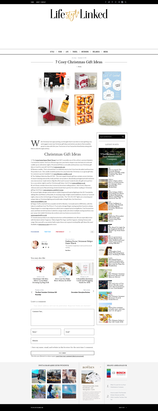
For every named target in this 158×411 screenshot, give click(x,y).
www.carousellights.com (39, 201)
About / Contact (41, 2)
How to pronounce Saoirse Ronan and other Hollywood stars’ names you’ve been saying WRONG (116, 240)
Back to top (122, 407)
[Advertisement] (79, 36)
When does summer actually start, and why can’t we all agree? (116, 309)
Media (110, 250)
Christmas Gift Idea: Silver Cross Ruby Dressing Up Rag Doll (40, 280)
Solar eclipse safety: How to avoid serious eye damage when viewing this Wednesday (116, 184)
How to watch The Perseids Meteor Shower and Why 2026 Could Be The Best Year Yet (116, 173)
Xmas (75, 58)
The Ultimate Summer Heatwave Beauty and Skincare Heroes (116, 275)
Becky (80, 66)
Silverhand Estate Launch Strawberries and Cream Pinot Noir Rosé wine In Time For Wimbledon (116, 263)
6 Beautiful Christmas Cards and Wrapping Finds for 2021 (84, 280)
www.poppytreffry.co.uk (39, 215)
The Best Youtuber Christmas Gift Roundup (46, 292)
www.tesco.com (43, 224)
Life (72, 58)
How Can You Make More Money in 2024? (62, 280)
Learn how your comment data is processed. (70, 356)
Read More (67, 250)
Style (109, 202)
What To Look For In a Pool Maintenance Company (112, 156)
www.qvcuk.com (59, 167)
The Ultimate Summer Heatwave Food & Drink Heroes (116, 298)
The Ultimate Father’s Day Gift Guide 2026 (116, 321)
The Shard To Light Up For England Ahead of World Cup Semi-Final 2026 (116, 230)
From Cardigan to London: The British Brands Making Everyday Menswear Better (115, 206)
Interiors (112, 151)
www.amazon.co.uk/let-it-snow (53, 190)
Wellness (110, 179)
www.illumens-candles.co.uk (63, 174)
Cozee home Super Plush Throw (45, 160)
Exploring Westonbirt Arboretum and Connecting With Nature (116, 218)
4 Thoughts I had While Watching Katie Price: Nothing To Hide (116, 253)
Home (32, 2)
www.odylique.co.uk (78, 183)
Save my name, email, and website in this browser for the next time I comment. (62, 347)
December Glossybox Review (80, 291)
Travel (110, 214)
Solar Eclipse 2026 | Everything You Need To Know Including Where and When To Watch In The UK (116, 195)
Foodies (110, 258)
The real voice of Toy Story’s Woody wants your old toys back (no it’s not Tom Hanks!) (116, 286)
